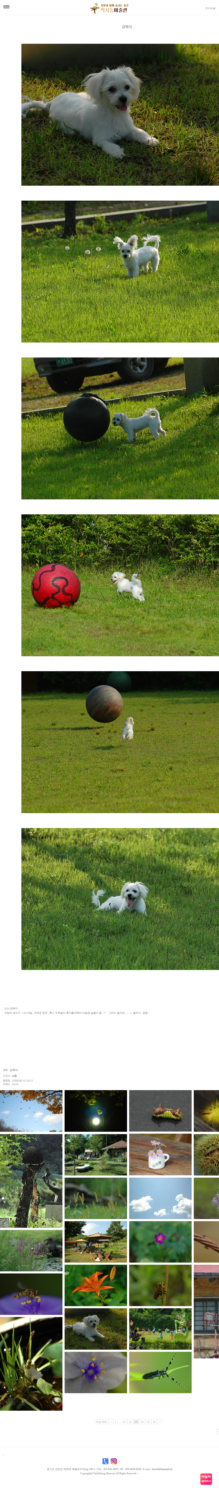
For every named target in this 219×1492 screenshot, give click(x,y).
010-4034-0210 (133, 1469)
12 (130, 1422)
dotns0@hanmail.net (162, 1469)
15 (148, 1422)
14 (142, 1422)
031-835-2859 (111, 1469)
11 (124, 1422)
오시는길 (210, 8)
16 (154, 1422)
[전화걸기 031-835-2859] (105, 1462)
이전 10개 (101, 1422)
